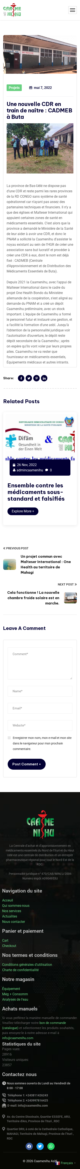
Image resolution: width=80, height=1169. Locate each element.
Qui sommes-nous (15, 906)
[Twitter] (29, 378)
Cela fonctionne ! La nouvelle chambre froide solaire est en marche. (33, 597)
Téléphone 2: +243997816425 (27, 1100)
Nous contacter (13, 922)
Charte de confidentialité (20, 970)
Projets (14, 88)
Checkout (9, 946)
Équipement (11, 989)
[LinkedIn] (44, 378)
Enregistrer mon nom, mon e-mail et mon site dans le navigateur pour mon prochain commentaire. (42, 743)
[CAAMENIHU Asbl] (12, 10)
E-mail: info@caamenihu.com (27, 1105)
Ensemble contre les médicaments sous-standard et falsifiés (36, 492)
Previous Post (17, 548)
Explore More (23, 511)
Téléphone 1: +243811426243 (27, 1095)
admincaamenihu (30, 470)
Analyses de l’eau (15, 999)
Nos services (11, 911)
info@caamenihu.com (17, 1038)
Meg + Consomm (15, 994)
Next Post (66, 584)
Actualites (9, 916)
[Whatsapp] (51, 1146)
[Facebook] (21, 378)
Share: (8, 378)
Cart (5, 940)
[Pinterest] (36, 378)
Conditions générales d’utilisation (27, 965)
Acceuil (7, 900)
